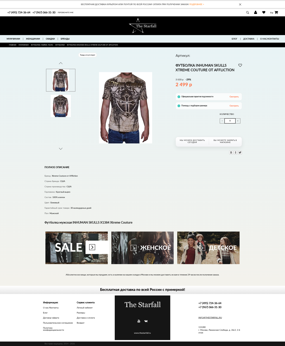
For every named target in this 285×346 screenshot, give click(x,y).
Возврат (80, 323)
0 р (271, 12)
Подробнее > (196, 4)
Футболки (60, 45)
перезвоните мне (65, 12)
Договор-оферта (51, 318)
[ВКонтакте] (231, 152)
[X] (240, 152)
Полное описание (57, 167)
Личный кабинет (85, 308)
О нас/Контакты (269, 39)
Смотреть (234, 97)
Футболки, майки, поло (42, 45)
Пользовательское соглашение (58, 323)
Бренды (65, 39)
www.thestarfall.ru (142, 333)
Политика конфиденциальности (53, 329)
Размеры (81, 313)
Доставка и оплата (86, 318)
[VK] (146, 321)
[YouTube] (138, 321)
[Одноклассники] (236, 152)
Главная (12, 45)
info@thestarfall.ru (210, 318)
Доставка (248, 39)
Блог (234, 39)
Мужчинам (24, 45)
